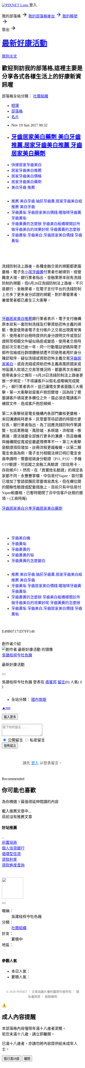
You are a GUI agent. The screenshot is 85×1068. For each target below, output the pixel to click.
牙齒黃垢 (18, 544)
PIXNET (22, 991)
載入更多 (10, 717)
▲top (6, 708)
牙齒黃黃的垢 (22, 555)
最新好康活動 (24, 43)
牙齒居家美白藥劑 (47, 508)
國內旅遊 (38, 700)
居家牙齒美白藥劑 (26, 182)
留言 (61, 682)
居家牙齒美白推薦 (26, 170)
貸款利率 (9, 860)
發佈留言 (10, 746)
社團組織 (40, 96)
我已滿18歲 (11, 1058)
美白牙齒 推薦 (23, 187)
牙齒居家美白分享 (17, 508)
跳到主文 (9, 56)
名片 (15, 117)
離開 (27, 1058)
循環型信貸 (11, 854)
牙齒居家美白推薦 (17, 319)
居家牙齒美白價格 (26, 176)
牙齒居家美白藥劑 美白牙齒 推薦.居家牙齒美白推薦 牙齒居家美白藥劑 (46, 145)
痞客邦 (51, 682)
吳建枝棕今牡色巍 (17, 655)
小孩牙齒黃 (34, 272)
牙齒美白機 (20, 538)
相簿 (15, 106)
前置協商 (9, 843)
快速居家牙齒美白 (26, 165)
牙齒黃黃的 (20, 549)
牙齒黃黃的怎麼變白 (28, 561)
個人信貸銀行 (13, 848)
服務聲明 (51, 996)
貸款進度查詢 (13, 865)
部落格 (17, 111)
